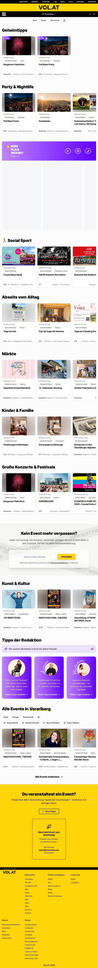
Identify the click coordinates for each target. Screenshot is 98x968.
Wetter (50, 879)
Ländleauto (29, 928)
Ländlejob (28, 935)
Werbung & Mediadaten (11, 925)
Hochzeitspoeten (31, 941)
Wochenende (54, 20)
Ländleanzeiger (31, 925)
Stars (27, 906)
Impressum (6, 928)
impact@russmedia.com (49, 850)
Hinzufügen (50, 811)
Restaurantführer (54, 886)
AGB (3, 931)
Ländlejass (75, 882)
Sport (27, 899)
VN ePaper (92, 2)
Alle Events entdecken (47, 777)
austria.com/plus (31, 952)
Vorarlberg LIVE (31, 886)
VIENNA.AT (29, 948)
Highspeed (23, 2)
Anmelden (66, 556)
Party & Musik (12, 723)
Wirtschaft (28, 896)
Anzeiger (80, 2)
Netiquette (6, 935)
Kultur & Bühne (73, 723)
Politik (27, 893)
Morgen (43, 20)
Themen (28, 913)
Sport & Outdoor (53, 723)
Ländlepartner (30, 938)
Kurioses (28, 910)
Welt (26, 889)
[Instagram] (78, 151)
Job (55, 2)
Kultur (27, 903)
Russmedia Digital (31, 955)
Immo (63, 2)
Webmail (34, 2)
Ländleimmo (29, 931)
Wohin (50, 893)
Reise (50, 889)
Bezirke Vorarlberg (55, 896)
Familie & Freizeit (32, 723)
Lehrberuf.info (30, 945)
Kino (49, 882)
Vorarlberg (29, 879)
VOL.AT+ (28, 882)
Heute (35, 20)
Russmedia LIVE (31, 958)
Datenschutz (6, 938)
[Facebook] (68, 151)
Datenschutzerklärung (59, 563)
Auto (71, 2)
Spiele (73, 879)
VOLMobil (46, 2)
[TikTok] (88, 151)
